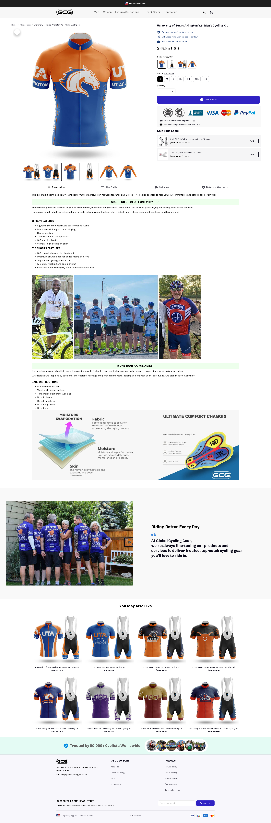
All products (25, 25)
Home (14, 25)
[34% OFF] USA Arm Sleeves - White (186, 152)
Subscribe (205, 803)
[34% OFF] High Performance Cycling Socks (190, 139)
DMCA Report (86, 815)
